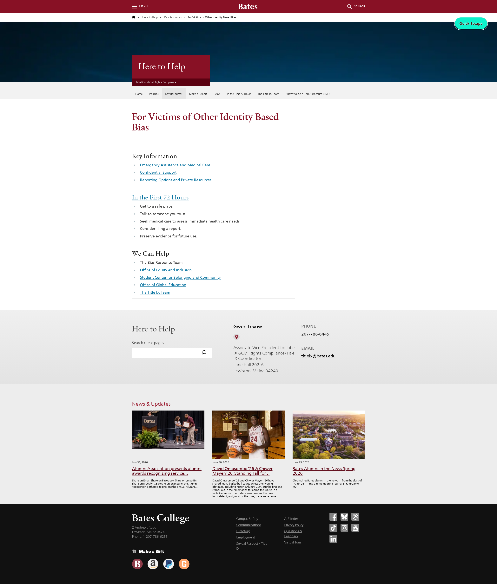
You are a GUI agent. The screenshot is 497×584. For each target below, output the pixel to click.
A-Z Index (291, 519)
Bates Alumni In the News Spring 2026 (324, 471)
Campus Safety (247, 519)
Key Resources (173, 17)
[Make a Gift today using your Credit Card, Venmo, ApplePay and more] (137, 564)
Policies (154, 93)
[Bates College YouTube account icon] (355, 528)
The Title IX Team (268, 93)
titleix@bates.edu (318, 355)
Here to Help (150, 17)
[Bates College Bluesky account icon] (344, 517)
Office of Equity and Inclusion (166, 270)
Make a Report (198, 93)
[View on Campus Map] (236, 337)
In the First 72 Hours (239, 93)
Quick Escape (471, 23)
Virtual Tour (292, 542)
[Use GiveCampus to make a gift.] (184, 564)
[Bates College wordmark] (247, 6)
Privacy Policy (293, 525)
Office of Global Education (163, 284)
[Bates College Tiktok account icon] (333, 528)
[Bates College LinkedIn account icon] (333, 539)
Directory (243, 531)
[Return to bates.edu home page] (135, 17)
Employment (245, 537)
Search (359, 6)
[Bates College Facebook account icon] (333, 517)
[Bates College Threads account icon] (355, 517)
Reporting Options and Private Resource (175, 180)
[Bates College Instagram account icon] (344, 528)
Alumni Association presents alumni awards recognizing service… (167, 471)
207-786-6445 (315, 333)
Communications (248, 525)
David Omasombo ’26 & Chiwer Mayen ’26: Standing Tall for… (242, 471)
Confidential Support (158, 172)
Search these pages (148, 343)
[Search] (204, 353)
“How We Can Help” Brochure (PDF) (308, 93)
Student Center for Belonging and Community (180, 277)
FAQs (217, 93)
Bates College (160, 518)
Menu (143, 6)
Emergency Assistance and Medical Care (175, 165)
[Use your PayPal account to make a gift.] (168, 564)
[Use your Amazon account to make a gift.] (153, 564)
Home (139, 93)
